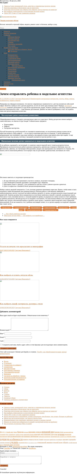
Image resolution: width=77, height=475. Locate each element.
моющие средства (50, 434)
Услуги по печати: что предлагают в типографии (21, 246)
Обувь (6, 389)
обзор (66, 99)
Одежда (6, 387)
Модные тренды (13, 39)
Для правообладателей (11, 372)
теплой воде (57, 442)
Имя (2, 333)
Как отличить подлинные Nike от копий (18, 424)
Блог (5, 53)
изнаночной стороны (28, 434)
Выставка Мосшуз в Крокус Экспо (20, 49)
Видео (6, 361)
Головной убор (13, 57)
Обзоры (10, 42)
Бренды (6, 391)
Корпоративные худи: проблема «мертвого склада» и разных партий (27, 420)
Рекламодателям (9, 368)
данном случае (19, 434)
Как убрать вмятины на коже (15, 214)
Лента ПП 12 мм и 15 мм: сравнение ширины (19, 13)
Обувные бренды (14, 37)
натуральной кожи (14, 436)
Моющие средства (14, 78)
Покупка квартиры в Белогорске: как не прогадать (21, 8)
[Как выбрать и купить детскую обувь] (19, 271)
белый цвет (9, 432)
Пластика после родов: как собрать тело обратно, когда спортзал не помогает (30, 10)
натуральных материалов (49, 99)
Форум (6, 85)
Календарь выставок (11, 48)
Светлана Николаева (22, 99)
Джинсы (7, 396)
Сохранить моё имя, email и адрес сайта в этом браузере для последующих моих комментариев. (35, 345)
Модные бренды (13, 76)
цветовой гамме (8, 444)
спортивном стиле (32, 442)
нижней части (63, 436)
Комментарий (5, 330)
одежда (71, 99)
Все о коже (11, 46)
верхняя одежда (34, 432)
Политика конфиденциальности (15, 377)
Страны (6, 394)
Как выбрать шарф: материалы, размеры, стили (21, 304)
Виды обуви (12, 69)
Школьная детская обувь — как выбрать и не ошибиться (24, 215)
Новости (7, 31)
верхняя (26, 432)
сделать (14, 442)
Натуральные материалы (16, 67)
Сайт (1, 341)
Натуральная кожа (14, 60)
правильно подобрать (55, 439)
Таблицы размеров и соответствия (16, 400)
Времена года (8, 84)
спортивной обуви (23, 442)
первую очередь (15, 100)
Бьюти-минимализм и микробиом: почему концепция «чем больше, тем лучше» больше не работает (38, 416)
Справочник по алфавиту (12, 365)
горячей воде (12, 434)
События (7, 35)
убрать (65, 442)
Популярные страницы (12, 370)
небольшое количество (44, 436)
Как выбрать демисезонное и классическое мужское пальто (24, 11)
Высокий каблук (13, 62)
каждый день (39, 434)
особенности (4, 100)
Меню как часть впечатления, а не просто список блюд (23, 418)
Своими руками (13, 75)
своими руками (4, 442)
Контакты (7, 374)
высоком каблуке (68, 432)
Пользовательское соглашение (14, 379)
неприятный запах (55, 436)
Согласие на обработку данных (14, 376)
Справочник (8, 367)
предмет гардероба (69, 439)
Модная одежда (17, 66)
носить (61, 99)
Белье (6, 392)
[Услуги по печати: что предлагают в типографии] (19, 242)
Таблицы (7, 82)
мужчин (61, 434)
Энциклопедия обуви (9, 21)
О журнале (7, 363)
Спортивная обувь (14, 58)
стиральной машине (45, 442)
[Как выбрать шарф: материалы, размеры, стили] (19, 300)
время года (59, 432)
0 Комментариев (35, 99)
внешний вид (48, 432)
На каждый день (13, 40)
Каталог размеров (10, 33)
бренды (20, 432)
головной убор (4, 434)
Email (2, 337)
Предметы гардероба (15, 44)
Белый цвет (12, 73)
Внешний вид (13, 55)
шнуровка (16, 444)
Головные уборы (9, 398)
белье (15, 432)
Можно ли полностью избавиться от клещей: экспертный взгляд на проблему (30, 422)
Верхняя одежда (13, 64)
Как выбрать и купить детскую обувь (16, 275)
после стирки (38, 439)
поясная (46, 439)
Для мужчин (12, 71)
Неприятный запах (18, 80)
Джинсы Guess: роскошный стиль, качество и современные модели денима (29, 6)
